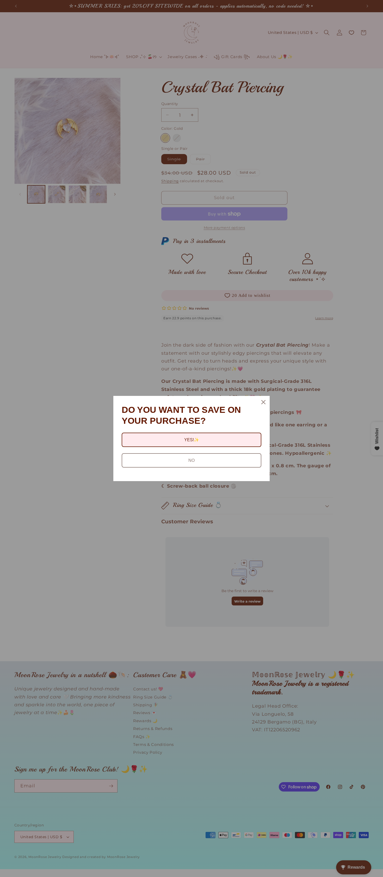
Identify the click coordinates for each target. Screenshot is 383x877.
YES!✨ (191, 440)
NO (191, 460)
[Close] (263, 402)
